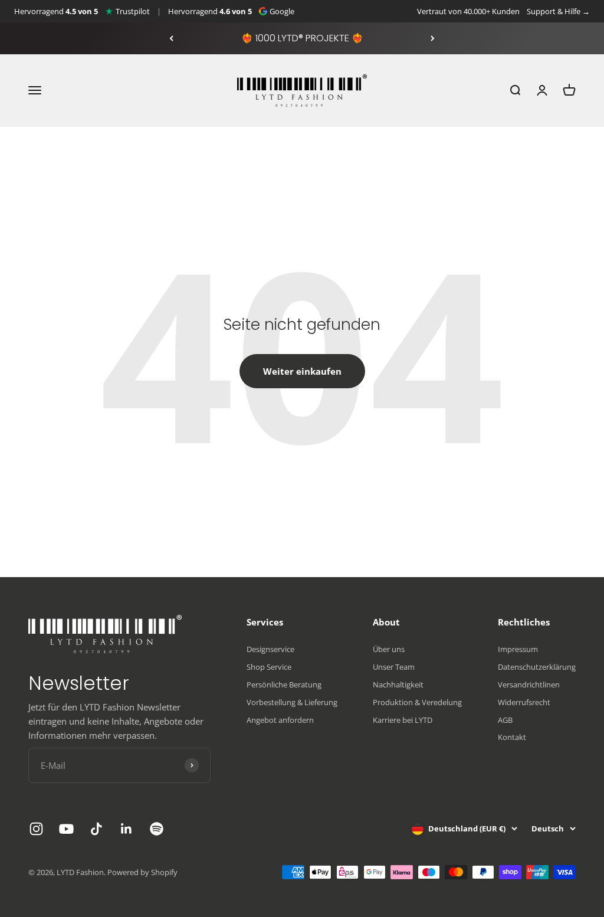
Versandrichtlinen (529, 684)
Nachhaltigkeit (398, 684)
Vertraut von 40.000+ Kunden (468, 11)
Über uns (389, 649)
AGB (505, 720)
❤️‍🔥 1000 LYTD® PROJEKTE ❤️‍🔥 (302, 38)
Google (282, 11)
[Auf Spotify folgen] (157, 829)
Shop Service (269, 666)
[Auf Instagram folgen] (36, 829)
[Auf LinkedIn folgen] (126, 829)
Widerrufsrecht (524, 702)
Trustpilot (133, 11)
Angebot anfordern (280, 720)
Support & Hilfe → (558, 11)
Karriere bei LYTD (402, 720)
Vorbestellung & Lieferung (292, 702)
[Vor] (433, 38)
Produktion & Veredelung (417, 702)
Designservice (270, 649)
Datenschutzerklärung (537, 666)
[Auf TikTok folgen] (96, 829)
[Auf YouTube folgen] (66, 829)
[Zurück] (171, 38)
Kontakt (512, 737)
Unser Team (394, 666)
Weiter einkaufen (302, 371)
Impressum (518, 649)
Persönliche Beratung (284, 684)
